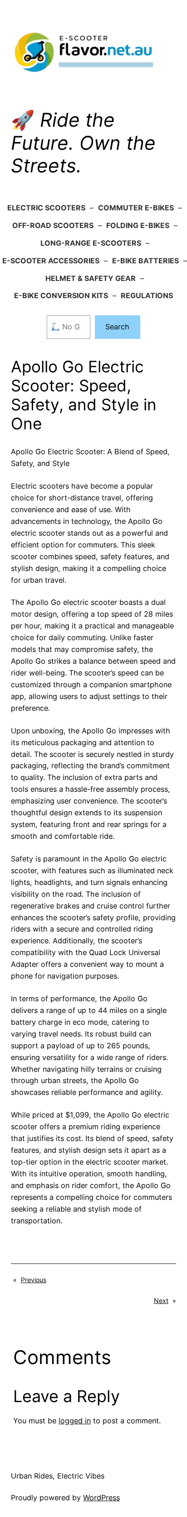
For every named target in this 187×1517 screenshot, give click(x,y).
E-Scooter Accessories (50, 260)
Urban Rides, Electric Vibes (57, 1475)
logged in (75, 1420)
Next (161, 1300)
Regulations (147, 295)
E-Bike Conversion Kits (61, 295)
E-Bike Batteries (145, 260)
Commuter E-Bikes (136, 207)
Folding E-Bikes (137, 225)
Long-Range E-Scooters (90, 242)
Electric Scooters (46, 207)
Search (117, 326)
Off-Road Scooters (53, 225)
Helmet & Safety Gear (90, 278)
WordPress (101, 1497)
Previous (33, 1280)
